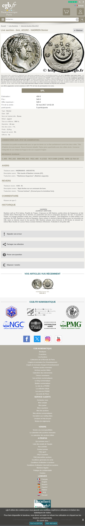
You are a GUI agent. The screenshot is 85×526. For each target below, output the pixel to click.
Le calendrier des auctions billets (42, 435)
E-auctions (42, 354)
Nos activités (42, 447)
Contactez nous (42, 400)
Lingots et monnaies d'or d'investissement (42, 362)
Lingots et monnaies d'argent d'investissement (42, 365)
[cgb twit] (79, 2)
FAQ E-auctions (42, 454)
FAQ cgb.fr (42, 452)
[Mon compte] (80, 15)
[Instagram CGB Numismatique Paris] (47, 339)
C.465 (4, 159)
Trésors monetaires (42, 375)
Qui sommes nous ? (43, 441)
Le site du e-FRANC (43, 386)
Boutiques (42, 352)
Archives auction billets (42, 370)
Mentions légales (42, 468)
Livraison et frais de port (42, 418)
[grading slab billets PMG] (71, 325)
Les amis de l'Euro (42, 394)
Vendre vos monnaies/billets (42, 430)
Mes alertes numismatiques (42, 413)
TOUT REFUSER (51, 523)
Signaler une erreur (14, 234)
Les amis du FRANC (42, 391)
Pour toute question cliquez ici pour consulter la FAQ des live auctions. (43, 83)
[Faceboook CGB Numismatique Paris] (26, 339)
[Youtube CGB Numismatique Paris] (58, 339)
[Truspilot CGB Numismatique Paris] (72, 2)
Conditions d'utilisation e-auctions (42, 462)
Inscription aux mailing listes (42, 416)
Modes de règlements (42, 421)
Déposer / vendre (13, 265)
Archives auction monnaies (42, 367)
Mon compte (42, 403)
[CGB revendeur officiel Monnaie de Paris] (42, 325)
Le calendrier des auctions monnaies (42, 432)
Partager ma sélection (15, 244)
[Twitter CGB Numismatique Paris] (37, 339)
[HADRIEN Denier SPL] (42, 72)
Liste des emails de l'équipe (42, 444)
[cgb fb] (82, 2)
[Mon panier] (66, 15)
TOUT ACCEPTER (36, 523)
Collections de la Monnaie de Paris (42, 359)
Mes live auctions (43, 410)
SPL (42, 90)
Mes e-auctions (42, 408)
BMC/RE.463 (23, 159)
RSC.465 (34, 159)
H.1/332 (43, 159)
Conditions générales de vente (42, 460)
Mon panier (42, 405)
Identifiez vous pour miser (73, 75)
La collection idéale (42, 388)
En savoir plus (42, 520)
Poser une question (14, 254)
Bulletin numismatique (42, 383)
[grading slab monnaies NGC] (14, 325)
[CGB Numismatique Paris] (9, 16)
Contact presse (42, 449)
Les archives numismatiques (42, 378)
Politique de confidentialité (42, 470)
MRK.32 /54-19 (72, 159)
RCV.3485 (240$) (56, 159)
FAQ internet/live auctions (42, 457)
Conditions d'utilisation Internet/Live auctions (42, 465)
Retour (79, 30)
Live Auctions (42, 357)
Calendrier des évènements (42, 373)
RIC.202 (12, 159)
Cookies (42, 473)
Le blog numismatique (42, 381)
